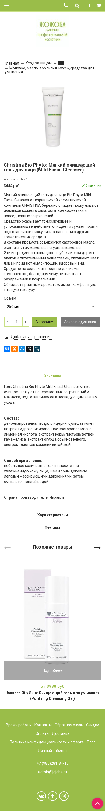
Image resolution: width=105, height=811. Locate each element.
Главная (12, 63)
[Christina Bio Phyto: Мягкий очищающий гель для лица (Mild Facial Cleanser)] (52, 117)
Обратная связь (69, 725)
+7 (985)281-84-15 (53, 763)
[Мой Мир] (22, 349)
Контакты (43, 725)
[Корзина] (99, 5)
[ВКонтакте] (7, 349)
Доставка (60, 733)
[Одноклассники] (14, 349)
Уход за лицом (39, 63)
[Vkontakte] (41, 796)
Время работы (19, 725)
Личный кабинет (52, 751)
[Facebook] (52, 796)
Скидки (92, 725)
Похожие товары (52, 547)
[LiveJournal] (37, 349)
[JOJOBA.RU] (52, 30)
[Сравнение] (88, 5)
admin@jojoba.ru (52, 772)
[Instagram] (64, 796)
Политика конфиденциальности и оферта (47, 742)
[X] (29, 349)
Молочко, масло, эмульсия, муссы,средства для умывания (50, 70)
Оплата (42, 733)
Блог (91, 742)
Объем (10, 298)
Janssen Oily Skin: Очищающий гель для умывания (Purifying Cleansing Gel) (53, 696)
